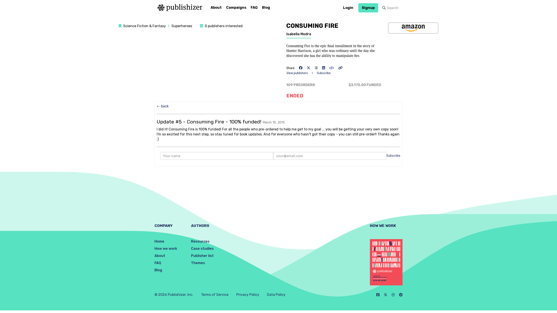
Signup (368, 8)
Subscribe (324, 73)
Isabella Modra (298, 34)
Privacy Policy (247, 295)
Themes (198, 263)
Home (159, 241)
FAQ (254, 7)
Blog (266, 7)
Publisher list (202, 256)
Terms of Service (214, 295)
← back (163, 106)
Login (348, 8)
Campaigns (236, 7)
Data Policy (276, 295)
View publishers (297, 73)
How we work (165, 248)
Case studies (202, 248)
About (216, 7)
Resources (200, 241)
